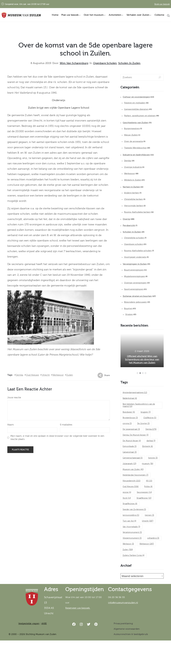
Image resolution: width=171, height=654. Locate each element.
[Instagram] (81, 624)
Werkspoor (58, 375)
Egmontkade (130, 446)
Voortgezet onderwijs (135, 257)
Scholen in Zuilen (129, 63)
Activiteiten (115, 15)
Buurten (128, 308)
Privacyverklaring (123, 623)
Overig (126, 219)
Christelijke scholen (134, 238)
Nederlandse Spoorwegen (135, 475)
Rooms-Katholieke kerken (137, 212)
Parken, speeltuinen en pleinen (140, 115)
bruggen (146, 412)
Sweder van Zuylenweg (134, 509)
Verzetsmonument (132, 532)
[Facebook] (74, 624)
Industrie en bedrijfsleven (136, 155)
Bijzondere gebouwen (135, 302)
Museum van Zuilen (133, 469)
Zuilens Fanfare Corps (133, 555)
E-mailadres (66, 424)
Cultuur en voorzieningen (136, 97)
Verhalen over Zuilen (138, 15)
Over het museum (94, 15)
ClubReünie (149, 418)
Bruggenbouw (130, 418)
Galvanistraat (130, 452)
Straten (129, 314)
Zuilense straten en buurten (137, 296)
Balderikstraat (130, 398)
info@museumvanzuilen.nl (123, 602)
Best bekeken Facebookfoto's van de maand (139, 405)
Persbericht (129, 225)
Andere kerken (131, 193)
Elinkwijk (147, 446)
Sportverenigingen (133, 289)
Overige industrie (133, 167)
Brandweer (129, 412)
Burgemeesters (132, 128)
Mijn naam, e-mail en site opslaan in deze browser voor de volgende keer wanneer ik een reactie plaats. (57, 437)
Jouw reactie (14, 397)
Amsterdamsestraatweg (135, 393)
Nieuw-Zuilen (131, 135)
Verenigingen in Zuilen (135, 264)
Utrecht (46, 375)
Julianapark (129, 464)
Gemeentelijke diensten (136, 109)
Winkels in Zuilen (132, 180)
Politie (148, 487)
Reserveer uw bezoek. (77, 608)
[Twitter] (88, 624)
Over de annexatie (133, 141)
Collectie (159, 15)
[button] (137, 373)
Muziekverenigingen (134, 276)
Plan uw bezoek (70, 15)
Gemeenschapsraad (133, 458)
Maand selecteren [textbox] (132, 576)
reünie (127, 492)
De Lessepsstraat (131, 429)
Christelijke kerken (133, 199)
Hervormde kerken (133, 205)
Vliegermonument (132, 538)
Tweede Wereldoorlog (135, 148)
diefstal (151, 441)
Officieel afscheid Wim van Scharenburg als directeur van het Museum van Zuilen (142, 359)
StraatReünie (144, 498)
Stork (127, 498)
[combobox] (142, 576)
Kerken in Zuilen (131, 187)
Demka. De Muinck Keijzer (136, 435)
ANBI (44, 623)
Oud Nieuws (32, 375)
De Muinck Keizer (132, 441)
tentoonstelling (131, 515)
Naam (10, 424)
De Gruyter (143, 423)
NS (149, 481)
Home (55, 15)
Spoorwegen (144, 492)
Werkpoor (128, 544)
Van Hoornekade (131, 527)
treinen (149, 515)
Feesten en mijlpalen (134, 103)
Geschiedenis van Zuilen (135, 122)
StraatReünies (130, 504)
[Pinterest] (96, 624)
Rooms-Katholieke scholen (138, 250)
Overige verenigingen (135, 283)
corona (127, 423)
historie (153, 458)
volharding (153, 538)
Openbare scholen (105, 63)
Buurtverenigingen (133, 270)
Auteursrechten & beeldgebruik (131, 634)
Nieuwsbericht (131, 481)
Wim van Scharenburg (74, 63)
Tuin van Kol (129, 521)
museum (147, 464)
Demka (19, 375)
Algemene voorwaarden (127, 629)
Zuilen (69, 375)
